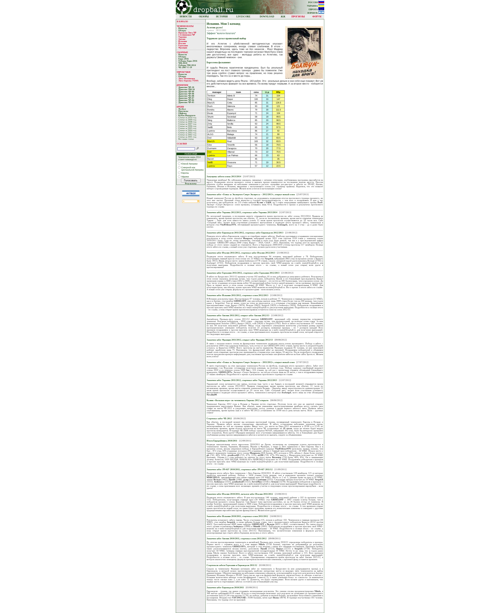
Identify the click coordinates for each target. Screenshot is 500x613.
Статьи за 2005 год (187, 128)
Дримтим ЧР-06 (186, 100)
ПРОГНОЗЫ (298, 16)
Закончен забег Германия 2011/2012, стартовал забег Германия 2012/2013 (243, 273)
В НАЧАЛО (182, 21)
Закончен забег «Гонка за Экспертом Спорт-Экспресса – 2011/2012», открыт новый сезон (251, 362)
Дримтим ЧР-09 (186, 92)
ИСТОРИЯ (222, 16)
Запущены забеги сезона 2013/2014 (224, 176)
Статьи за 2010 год (187, 118)
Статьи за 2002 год (187, 135)
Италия (182, 43)
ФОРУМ (316, 16)
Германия (183, 45)
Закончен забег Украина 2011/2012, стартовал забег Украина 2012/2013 (242, 380)
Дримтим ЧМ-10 (186, 89)
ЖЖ (283, 16)
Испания (182, 41)
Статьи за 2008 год (187, 122)
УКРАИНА (312, 6)
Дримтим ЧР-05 (186, 102)
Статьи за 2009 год (187, 120)
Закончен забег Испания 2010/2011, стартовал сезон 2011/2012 (237, 516)
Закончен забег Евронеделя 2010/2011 (225, 587)
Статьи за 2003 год (187, 133)
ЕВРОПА (313, 9)
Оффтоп (182, 113)
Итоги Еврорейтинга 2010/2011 (222, 441)
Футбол (182, 109)
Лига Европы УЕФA (188, 81)
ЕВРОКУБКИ (183, 72)
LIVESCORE (243, 16)
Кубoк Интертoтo (187, 115)
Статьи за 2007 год (187, 124)
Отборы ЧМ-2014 (187, 65)
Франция (182, 48)
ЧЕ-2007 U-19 (185, 67)
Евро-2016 (183, 59)
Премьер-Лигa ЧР (187, 33)
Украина (182, 37)
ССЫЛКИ (182, 143)
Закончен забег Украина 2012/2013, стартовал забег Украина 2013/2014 (242, 212)
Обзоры (182, 30)
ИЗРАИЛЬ (312, 13)
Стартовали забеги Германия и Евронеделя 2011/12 (232, 565)
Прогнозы (183, 111)
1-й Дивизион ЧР (187, 35)
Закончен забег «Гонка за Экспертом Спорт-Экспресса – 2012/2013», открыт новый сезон (251, 194)
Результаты (190, 183)
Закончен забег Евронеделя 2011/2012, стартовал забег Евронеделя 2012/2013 (245, 233)
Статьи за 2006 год (187, 126)
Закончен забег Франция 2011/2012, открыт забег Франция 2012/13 (240, 340)
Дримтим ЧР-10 (186, 87)
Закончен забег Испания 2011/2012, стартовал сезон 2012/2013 (237, 295)
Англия (181, 39)
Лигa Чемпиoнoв (187, 78)
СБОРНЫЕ (182, 52)
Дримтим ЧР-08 (186, 94)
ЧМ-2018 (182, 63)
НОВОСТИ (186, 16)
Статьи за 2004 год (187, 130)
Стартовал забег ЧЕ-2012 (219, 418)
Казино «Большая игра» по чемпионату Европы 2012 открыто (238, 400)
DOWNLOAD (267, 16)
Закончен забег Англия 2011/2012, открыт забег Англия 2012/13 (238, 315)
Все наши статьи (186, 139)
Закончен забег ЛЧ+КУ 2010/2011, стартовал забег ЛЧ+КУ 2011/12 (240, 469)
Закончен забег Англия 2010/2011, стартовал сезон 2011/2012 (237, 538)
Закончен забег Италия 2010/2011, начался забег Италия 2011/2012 (240, 494)
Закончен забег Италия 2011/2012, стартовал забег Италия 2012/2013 (241, 253)
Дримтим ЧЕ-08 (186, 96)
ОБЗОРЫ (204, 16)
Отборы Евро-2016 (187, 61)
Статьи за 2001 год (187, 137)
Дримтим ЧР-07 (186, 98)
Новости (182, 28)
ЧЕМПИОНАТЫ (185, 26)
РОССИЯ (313, 2)
